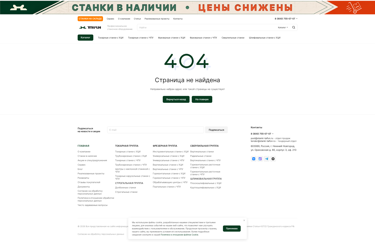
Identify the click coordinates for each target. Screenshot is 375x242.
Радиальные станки (200, 156)
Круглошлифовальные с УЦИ (205, 187)
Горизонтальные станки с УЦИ (169, 173)
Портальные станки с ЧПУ (167, 186)
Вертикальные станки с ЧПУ (168, 169)
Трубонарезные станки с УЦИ (131, 156)
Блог (80, 169)
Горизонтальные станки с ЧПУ (169, 177)
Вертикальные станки (202, 151)
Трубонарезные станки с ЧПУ (131, 164)
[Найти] (293, 27)
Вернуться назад (176, 99)
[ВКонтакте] (254, 159)
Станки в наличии (87, 156)
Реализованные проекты (91, 173)
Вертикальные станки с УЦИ (168, 164)
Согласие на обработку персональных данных (90, 192)
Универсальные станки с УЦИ (168, 156)
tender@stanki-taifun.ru (263, 141)
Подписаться (216, 129)
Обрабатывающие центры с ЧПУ (170, 182)
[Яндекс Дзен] (273, 159)
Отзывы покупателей (89, 182)
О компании (84, 151)
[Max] (260, 159)
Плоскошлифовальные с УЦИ (205, 183)
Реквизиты (83, 177)
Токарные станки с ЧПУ (127, 160)
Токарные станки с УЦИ (127, 151)
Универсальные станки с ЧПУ (168, 160)
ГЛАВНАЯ (83, 145)
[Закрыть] (244, 220)
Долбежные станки (125, 187)
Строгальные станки (126, 192)
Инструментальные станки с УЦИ (171, 151)
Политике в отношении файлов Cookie (179, 234)
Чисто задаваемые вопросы (93, 205)
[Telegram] (267, 159)
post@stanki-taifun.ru (262, 138)
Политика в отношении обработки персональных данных (96, 199)
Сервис (82, 164)
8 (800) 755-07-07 (285, 18)
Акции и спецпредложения (92, 160)
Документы (84, 186)
